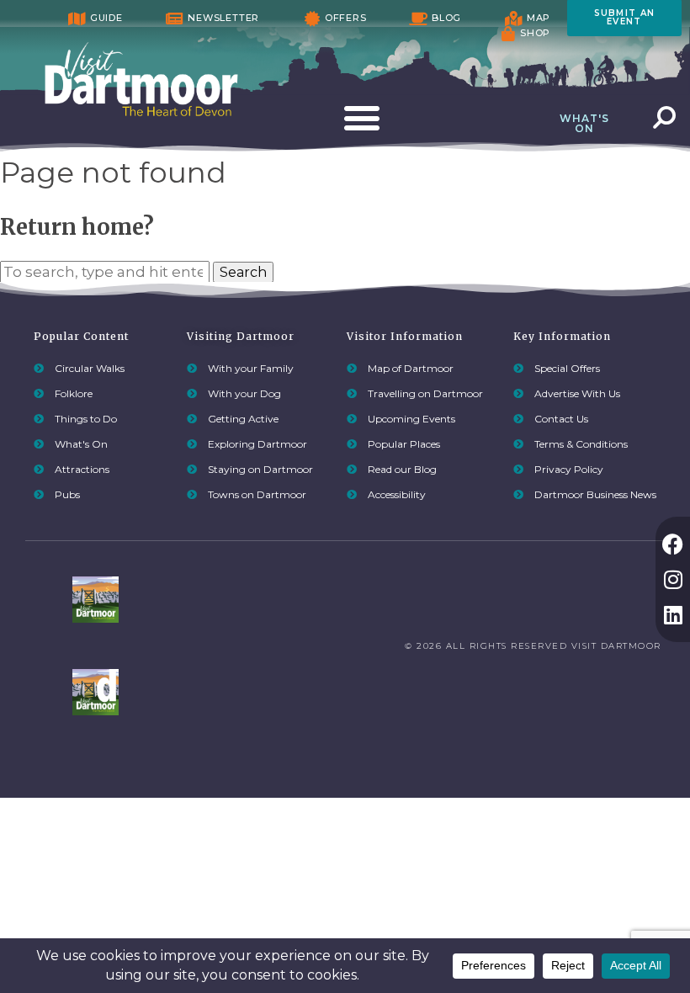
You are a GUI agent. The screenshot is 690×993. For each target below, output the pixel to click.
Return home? (77, 227)
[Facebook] (672, 544)
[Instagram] (672, 579)
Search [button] (243, 272)
